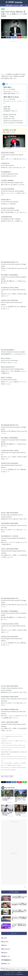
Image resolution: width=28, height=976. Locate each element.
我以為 (7, 776)
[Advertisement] (14, 57)
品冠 (3, 776)
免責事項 (19, 972)
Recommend (6, 949)
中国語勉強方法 (7, 960)
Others (5, 945)
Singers (5, 952)
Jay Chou (5, 941)
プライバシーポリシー (11, 972)
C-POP (5, 938)
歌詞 (12, 776)
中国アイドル (6, 956)
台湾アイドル (6, 963)
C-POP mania (14, 2)
